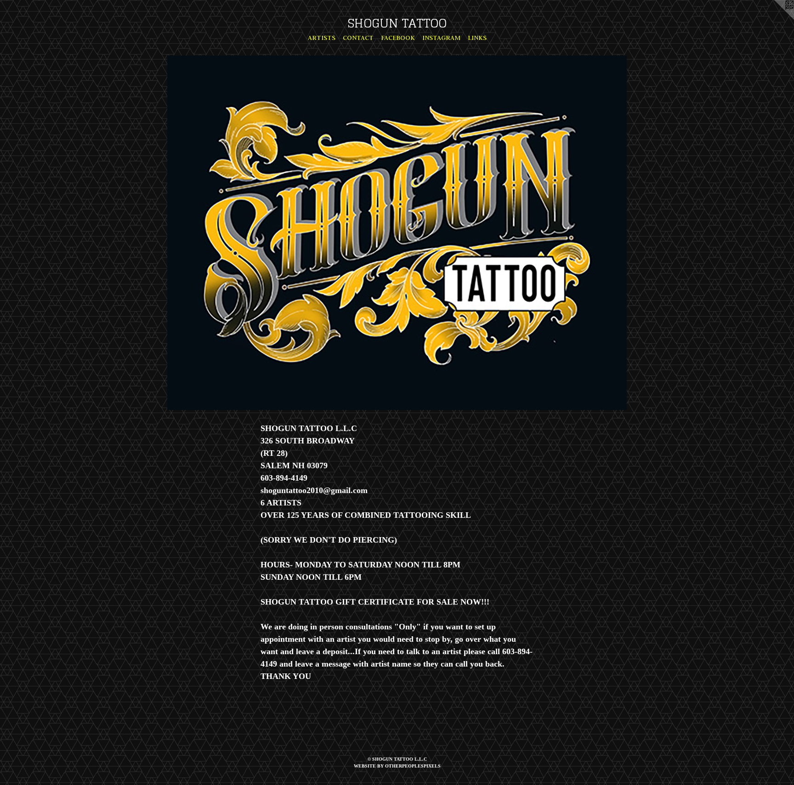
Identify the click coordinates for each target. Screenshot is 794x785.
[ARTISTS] (397, 233)
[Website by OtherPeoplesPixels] (775, 18)
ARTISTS (321, 38)
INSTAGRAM (441, 38)
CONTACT (358, 38)
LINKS (477, 38)
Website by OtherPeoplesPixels (397, 765)
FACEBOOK (398, 38)
